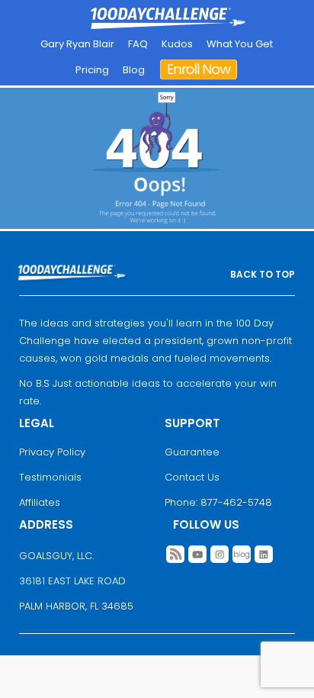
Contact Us (192, 477)
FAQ (138, 44)
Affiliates (39, 502)
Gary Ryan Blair (77, 44)
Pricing (92, 70)
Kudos (177, 44)
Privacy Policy (52, 452)
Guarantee (192, 452)
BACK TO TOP (262, 274)
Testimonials (50, 477)
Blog (134, 70)
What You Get (240, 44)
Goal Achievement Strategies (168, 19)
